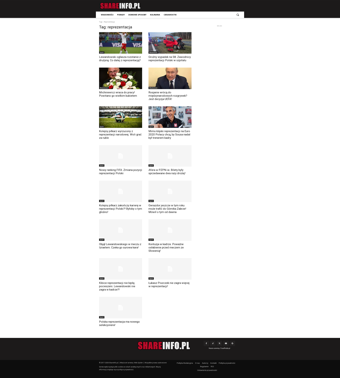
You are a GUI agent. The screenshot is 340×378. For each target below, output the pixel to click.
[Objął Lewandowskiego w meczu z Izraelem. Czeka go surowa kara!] (120, 230)
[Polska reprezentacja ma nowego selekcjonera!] (120, 307)
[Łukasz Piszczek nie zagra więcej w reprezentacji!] (170, 269)
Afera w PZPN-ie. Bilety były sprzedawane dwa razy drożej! (166, 171)
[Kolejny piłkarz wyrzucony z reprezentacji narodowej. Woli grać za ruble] (120, 117)
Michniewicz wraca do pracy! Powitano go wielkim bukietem (118, 94)
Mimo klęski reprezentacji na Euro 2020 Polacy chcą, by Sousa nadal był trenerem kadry (169, 134)
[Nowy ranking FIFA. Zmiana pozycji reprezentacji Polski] (120, 156)
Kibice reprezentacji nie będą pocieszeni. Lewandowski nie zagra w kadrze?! (117, 286)
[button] (238, 15)
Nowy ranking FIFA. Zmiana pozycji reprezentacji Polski (120, 171)
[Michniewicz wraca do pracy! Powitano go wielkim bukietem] (120, 78)
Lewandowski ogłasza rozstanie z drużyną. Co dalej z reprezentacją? (120, 58)
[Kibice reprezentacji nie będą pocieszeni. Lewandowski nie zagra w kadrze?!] (120, 269)
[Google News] (232, 343)
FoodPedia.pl (225, 348)
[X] (219, 343)
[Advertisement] (219, 67)
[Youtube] (226, 343)
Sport (102, 52)
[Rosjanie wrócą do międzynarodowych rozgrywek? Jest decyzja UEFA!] (170, 78)
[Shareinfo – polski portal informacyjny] (120, 6)
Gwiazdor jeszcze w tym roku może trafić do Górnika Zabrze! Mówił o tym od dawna (167, 209)
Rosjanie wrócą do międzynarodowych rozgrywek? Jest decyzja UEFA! (167, 96)
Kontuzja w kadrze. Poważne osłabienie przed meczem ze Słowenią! (166, 247)
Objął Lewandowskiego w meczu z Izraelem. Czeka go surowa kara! (120, 246)
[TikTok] (212, 343)
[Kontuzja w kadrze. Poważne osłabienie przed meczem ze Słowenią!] (170, 230)
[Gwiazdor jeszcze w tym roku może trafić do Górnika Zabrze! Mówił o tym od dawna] (170, 191)
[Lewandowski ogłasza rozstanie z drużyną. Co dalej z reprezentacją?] (120, 43)
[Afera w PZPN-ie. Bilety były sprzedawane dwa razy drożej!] (170, 156)
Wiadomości (153, 52)
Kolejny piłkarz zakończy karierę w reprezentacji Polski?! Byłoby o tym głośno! (120, 209)
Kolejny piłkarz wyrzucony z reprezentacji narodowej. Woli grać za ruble (120, 134)
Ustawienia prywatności (207, 370)
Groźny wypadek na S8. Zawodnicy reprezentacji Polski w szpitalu (169, 58)
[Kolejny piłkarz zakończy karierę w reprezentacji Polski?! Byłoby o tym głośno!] (120, 191)
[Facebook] (206, 343)
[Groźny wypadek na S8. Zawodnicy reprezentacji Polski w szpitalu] (170, 43)
